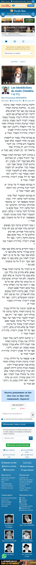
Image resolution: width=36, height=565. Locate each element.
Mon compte (6, 1)
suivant (22, 62)
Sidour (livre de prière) (26, 480)
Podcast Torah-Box (25, 488)
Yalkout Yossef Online (13, 33)
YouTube (24, 502)
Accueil (4, 33)
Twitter (23, 498)
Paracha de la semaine (8, 478)
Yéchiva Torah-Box (7, 486)
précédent (14, 62)
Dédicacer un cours (7, 488)
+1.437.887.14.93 (28, 455)
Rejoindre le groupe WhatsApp (19, 445)
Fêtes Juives (5, 480)
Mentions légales (6, 502)
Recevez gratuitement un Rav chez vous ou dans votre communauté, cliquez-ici (18, 395)
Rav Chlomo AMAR (27, 541)
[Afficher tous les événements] (11, 1)
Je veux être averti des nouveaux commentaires (18, 419)
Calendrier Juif (23, 478)
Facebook (24, 500)
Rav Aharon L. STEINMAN (9, 526)
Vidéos (18, 13)
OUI (14, 408)
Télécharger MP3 (29, 101)
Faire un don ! (5, 500)
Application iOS (25, 508)
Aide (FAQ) (4, 506)
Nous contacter (10, 450)
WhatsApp (24, 504)
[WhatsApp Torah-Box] (33, 1)
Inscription (22, 486)
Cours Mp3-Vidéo (6, 484)
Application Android (27, 510)
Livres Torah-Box (24, 484)
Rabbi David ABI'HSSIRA (9, 541)
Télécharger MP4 (16, 101)
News (3, 482)
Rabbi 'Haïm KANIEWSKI (27, 525)
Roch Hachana (11, 13)
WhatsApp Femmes (27, 506)
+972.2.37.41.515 (10, 455)
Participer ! (31, 5)
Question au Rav (25, 13)
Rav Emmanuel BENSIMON (13, 98)
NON (23, 408)
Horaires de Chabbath (25, 482)
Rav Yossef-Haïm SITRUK (27, 555)
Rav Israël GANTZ (9, 554)
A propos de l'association (9, 498)
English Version (23, 490)
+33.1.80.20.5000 (28, 450)
